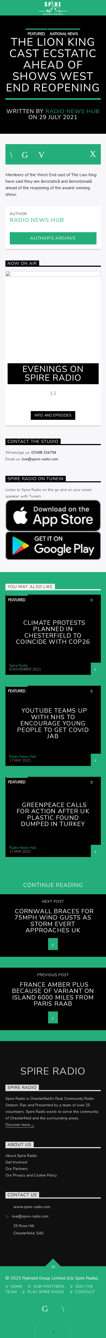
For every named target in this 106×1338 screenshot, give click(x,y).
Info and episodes (53, 415)
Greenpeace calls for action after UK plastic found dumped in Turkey (53, 814)
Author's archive (53, 238)
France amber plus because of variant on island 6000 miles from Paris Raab (53, 994)
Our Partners (16, 1168)
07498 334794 (43, 452)
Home (17, 1286)
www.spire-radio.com (31, 1206)
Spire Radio (18, 665)
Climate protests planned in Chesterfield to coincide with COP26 (53, 632)
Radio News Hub (72, 111)
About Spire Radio (21, 1155)
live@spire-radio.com (40, 459)
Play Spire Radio (45, 1291)
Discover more (18, 1124)
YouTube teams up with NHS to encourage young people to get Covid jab (53, 723)
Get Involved (16, 1162)
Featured (36, 34)
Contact (85, 1291)
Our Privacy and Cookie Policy (31, 1175)
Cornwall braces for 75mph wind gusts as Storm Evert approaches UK (54, 921)
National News (64, 34)
